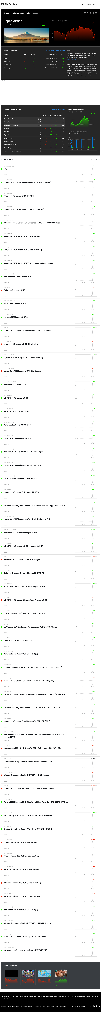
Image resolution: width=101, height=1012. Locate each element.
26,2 (63, 122)
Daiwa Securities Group (11, 125)
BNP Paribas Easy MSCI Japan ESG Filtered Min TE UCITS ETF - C (32, 708)
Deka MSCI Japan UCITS (14, 290)
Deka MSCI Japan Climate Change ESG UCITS (24, 573)
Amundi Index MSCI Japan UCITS (18, 277)
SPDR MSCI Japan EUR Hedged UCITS (20, 532)
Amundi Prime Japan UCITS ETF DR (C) (21, 654)
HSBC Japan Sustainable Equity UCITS (21, 479)
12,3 (63, 151)
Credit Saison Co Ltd (10, 144)
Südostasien (7, 64)
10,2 (63, 138)
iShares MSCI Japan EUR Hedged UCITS (21, 492)
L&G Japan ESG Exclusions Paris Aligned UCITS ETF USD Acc (30, 627)
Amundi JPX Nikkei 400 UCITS (17, 425)
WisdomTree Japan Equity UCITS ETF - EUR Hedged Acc (28, 923)
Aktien (83, 4)
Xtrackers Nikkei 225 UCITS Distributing (21, 869)
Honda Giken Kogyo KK (10, 118)
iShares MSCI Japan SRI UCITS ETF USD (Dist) (24, 209)
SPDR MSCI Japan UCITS (15, 384)
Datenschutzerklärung (48, 1006)
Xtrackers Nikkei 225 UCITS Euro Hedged (22, 896)
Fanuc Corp (7, 122)
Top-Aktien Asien (72, 59)
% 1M (92, 159)
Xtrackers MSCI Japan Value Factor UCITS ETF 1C (25, 950)
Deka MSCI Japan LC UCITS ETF (18, 640)
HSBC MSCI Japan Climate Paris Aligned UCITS (24, 586)
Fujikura (6, 128)
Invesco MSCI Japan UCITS (16, 317)
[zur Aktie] (40, 119)
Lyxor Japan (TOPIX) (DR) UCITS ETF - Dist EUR (25, 613)
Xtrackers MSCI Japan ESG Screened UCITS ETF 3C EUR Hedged (32, 223)
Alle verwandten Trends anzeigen (55, 50)
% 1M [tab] (53, 20)
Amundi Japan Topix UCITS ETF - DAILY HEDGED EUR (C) (29, 815)
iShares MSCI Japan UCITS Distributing (21, 344)
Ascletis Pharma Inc (51, 58)
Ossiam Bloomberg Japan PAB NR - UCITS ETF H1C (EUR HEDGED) (33, 667)
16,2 (63, 125)
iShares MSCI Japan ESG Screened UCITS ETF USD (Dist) (29, 788)
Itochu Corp (7, 148)
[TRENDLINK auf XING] (91, 1006)
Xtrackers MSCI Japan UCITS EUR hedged (22, 559)
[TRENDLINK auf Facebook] (96, 1006)
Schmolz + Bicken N (51, 68)
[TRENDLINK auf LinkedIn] (94, 1006)
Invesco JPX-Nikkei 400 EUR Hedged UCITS (23, 465)
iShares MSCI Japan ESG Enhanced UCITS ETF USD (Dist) (29, 681)
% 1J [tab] (59, 20)
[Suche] (99, 4)
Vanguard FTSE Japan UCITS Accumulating (23, 250)
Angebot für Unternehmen (34, 1006)
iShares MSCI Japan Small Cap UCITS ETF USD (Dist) (27, 721)
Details (5, 175)
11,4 (63, 148)
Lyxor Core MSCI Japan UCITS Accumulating (23, 357)
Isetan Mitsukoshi (9, 141)
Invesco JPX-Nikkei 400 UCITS (17, 438)
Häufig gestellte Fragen (60, 1006)
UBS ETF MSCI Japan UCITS (16, 398)
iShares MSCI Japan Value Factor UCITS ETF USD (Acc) (28, 330)
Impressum (3, 1006)
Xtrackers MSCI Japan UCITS (16, 411)
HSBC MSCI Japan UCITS (15, 303)
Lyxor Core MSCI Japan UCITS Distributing (22, 371)
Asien (28, 13)
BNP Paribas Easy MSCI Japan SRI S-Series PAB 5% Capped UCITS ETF (34, 506)
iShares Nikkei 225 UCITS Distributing (20, 842)
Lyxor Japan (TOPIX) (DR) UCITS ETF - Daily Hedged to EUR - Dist (32, 748)
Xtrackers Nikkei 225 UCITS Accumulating (22, 883)
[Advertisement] (50, 92)
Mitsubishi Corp (8, 138)
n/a (5, 169)
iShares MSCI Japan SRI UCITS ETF (19, 196)
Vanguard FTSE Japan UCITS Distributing (22, 236)
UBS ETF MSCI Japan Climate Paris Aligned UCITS (25, 600)
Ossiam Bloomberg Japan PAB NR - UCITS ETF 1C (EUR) (28, 829)
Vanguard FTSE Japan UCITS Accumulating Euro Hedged (28, 263)
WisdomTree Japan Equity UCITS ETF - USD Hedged (26, 775)
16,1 (63, 141)
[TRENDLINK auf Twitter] (99, 1006)
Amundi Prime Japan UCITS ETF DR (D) (21, 910)
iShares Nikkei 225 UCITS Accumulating (21, 856)
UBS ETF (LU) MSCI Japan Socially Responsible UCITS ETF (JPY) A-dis (34, 694)
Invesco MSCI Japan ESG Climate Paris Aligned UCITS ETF (29, 761)
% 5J (99, 159)
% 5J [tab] (65, 20)
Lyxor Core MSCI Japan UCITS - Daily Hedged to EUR (27, 519)
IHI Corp (54, 61)
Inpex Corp (7, 135)
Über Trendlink (23, 1006)
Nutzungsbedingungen (13, 1006)
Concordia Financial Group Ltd (12, 151)
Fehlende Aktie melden (58, 109)
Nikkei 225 (7, 61)
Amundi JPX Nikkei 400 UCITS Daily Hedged (23, 452)
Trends (89, 4)
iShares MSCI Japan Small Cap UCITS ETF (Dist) (25, 937)
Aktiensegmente (18, 13)
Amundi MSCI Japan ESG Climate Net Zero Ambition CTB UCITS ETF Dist (36, 802)
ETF (94, 4)
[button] (85, 13)
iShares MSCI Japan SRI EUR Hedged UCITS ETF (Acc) (27, 182)
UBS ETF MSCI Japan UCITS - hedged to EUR (23, 546)
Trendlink (9, 4)
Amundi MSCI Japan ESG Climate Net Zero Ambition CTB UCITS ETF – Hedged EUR (34, 735)
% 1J (96, 159)
